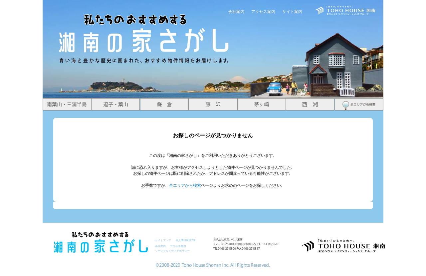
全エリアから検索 (185, 185)
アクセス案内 (263, 11)
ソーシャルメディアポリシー (172, 250)
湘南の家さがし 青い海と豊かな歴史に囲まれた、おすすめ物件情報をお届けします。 (144, 32)
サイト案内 (292, 11)
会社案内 (236, 11)
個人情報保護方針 (186, 240)
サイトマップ (163, 240)
